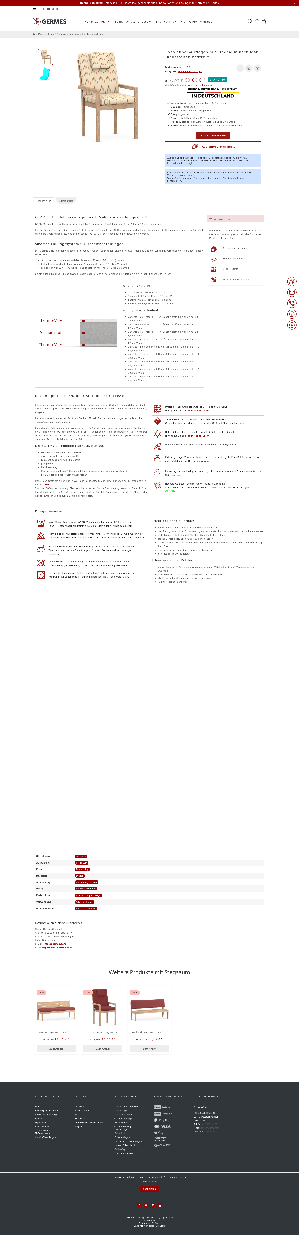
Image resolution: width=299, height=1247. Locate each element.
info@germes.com (55, 943)
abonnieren (149, 1188)
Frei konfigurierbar (86, 882)
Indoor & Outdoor (86, 908)
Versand (170, 1217)
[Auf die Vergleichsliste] (249, 68)
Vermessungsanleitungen (237, 279)
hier (47, 484)
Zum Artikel (56, 1048)
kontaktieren (174, 180)
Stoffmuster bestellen (235, 248)
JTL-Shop (155, 1223)
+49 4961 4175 (209, 1124)
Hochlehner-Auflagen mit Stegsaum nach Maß (103, 1032)
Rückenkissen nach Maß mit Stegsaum (149, 1032)
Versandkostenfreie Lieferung (197, 84)
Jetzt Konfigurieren (213, 135)
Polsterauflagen (96, 21)
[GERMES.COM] (50, 21)
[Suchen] (250, 21)
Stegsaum (81, 862)
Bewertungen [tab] (66, 200)
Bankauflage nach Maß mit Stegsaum (56, 1032)
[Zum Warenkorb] (263, 21)
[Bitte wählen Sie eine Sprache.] (35, 9)
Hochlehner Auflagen (190, 71)
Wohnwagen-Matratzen (197, 21)
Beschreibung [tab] (43, 201)
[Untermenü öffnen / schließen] (104, 1106)
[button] (45, 57)
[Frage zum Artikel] (257, 68)
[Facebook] (44, 9)
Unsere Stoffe (230, 268)
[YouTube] (48, 9)
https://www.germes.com (57, 947)
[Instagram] (57, 9)
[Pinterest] (53, 9)
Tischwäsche (165, 21)
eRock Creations (157, 1225)
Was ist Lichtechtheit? (235, 258)
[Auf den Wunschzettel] (240, 68)
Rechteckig (82, 869)
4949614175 (211, 1131)
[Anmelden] (256, 21)
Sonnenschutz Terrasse (131, 21)
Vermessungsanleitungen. (181, 175)
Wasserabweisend (86, 888)
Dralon (80, 875)
